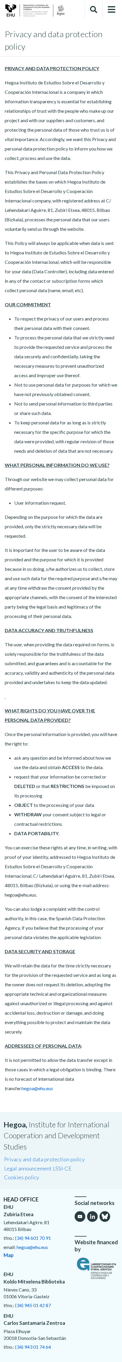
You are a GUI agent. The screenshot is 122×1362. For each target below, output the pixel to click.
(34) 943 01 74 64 (33, 1347)
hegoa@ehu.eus (37, 1088)
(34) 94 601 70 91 (33, 1238)
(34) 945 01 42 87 (33, 1305)
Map (9, 1255)
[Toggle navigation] (111, 9)
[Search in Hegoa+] (93, 9)
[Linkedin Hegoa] (92, 1216)
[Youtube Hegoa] (80, 1216)
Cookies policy (21, 1177)
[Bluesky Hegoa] (104, 1216)
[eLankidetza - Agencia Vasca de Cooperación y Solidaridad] (96, 1268)
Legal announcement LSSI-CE (38, 1168)
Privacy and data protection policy (44, 1159)
